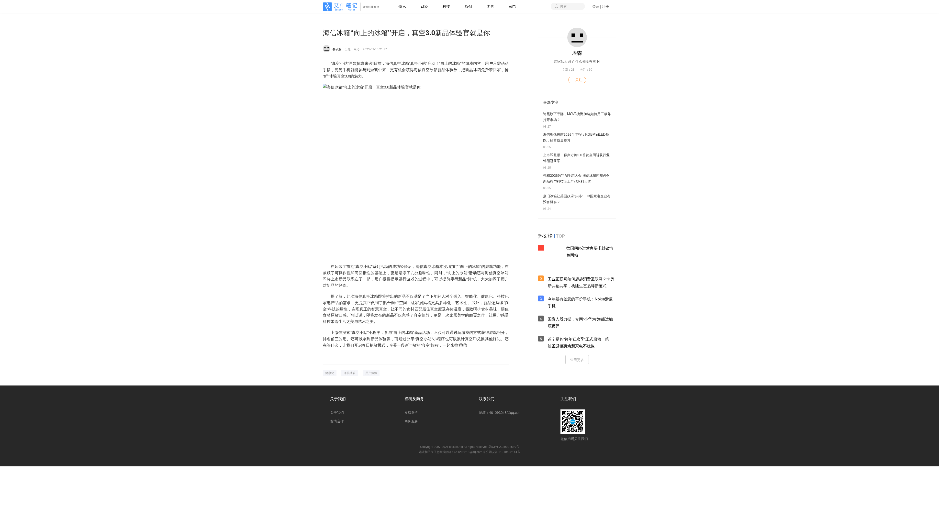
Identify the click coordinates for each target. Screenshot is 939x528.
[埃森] (326, 48)
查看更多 (577, 359)
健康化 (329, 373)
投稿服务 (411, 412)
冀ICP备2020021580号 (503, 446)
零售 (490, 6)
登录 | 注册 (600, 6)
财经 (424, 6)
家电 (512, 6)
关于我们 (338, 398)
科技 (446, 6)
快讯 (402, 6)
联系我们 (486, 398)
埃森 (577, 52)
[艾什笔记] (352, 6)
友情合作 (337, 420)
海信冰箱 (350, 373)
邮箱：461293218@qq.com (500, 412)
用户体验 (371, 373)
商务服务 (411, 420)
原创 (468, 6)
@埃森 (337, 49)
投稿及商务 (414, 398)
